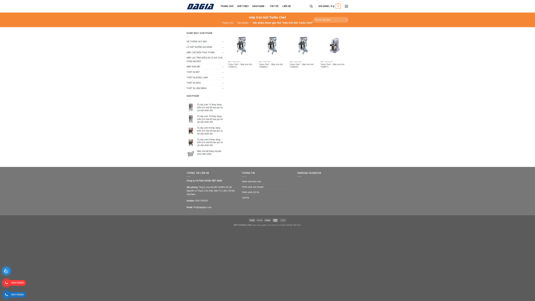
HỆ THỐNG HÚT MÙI (197, 41)
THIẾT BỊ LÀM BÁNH (197, 88)
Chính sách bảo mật (251, 181)
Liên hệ (286, 6)
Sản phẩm (258, 6)
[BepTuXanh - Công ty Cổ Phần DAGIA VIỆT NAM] (201, 6)
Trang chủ (227, 6)
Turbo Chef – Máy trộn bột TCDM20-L (271, 65)
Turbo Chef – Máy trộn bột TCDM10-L (240, 65)
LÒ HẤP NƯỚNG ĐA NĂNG (199, 47)
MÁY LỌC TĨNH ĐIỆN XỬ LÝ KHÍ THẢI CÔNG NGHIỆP (205, 59)
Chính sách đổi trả (250, 192)
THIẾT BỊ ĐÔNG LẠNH (197, 77)
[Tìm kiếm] (311, 6)
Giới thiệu (243, 6)
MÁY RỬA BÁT (193, 66)
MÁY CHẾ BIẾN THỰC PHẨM (200, 52)
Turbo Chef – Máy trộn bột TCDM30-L (302, 65)
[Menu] (346, 6)
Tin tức (274, 6)
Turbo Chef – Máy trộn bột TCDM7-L (332, 65)
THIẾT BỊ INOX (194, 83)
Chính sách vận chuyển (253, 187)
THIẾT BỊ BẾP (193, 72)
